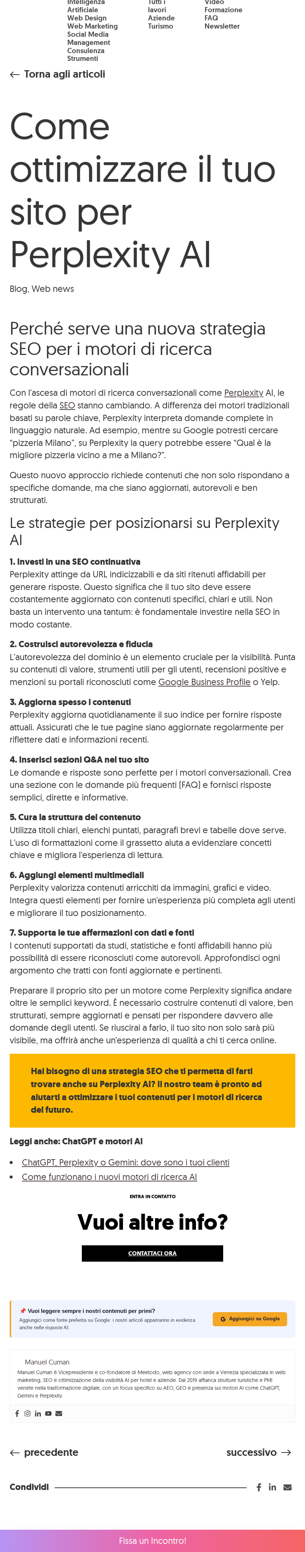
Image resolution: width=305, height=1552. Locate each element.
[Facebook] (17, 1413)
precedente (51, 1452)
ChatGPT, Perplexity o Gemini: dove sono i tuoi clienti (125, 1162)
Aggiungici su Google (254, 1318)
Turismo (160, 26)
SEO (67, 405)
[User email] (58, 1413)
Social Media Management (88, 38)
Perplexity (243, 392)
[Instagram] (27, 1413)
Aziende (161, 18)
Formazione (224, 9)
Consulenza (86, 50)
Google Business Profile (204, 681)
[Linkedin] (38, 1413)
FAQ (211, 18)
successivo (252, 1452)
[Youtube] (48, 1413)
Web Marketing (92, 26)
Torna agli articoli (64, 74)
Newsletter (222, 26)
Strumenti (82, 58)
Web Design (87, 18)
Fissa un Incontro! (152, 1540)
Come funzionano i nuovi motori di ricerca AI (109, 1176)
